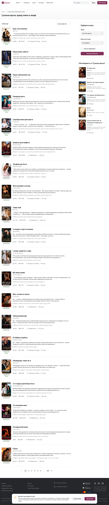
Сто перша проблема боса (23, 384)
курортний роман (23, 458)
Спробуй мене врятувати (23, 120)
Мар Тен (15, 31)
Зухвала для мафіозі (21, 143)
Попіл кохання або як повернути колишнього (94, 121)
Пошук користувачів (33, 488)
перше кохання (33, 61)
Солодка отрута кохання (23, 229)
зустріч (97, 112)
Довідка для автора (7, 490)
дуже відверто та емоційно (35, 458)
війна (93, 112)
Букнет (3, 11)
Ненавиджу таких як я (22, 361)
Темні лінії (17, 208)
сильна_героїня (36, 260)
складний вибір (96, 127)
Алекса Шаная (17, 274)
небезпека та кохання (33, 414)
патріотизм (98, 88)
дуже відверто (38, 216)
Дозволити (90, 498)
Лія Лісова (16, 296)
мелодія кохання (47, 325)
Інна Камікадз (17, 98)
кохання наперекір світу (48, 151)
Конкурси (27, 2)
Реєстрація (102, 2)
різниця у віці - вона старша (40, 436)
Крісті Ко (89, 70)
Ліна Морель (16, 77)
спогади (102, 112)
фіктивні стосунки (47, 393)
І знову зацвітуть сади (22, 251)
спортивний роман (50, 84)
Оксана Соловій (17, 451)
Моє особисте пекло (21, 294)
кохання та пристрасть (24, 303)
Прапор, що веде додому (95, 82)
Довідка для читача (7, 488)
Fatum (15, 449)
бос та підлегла (37, 393)
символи (103, 88)
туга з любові (30, 105)
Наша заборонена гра (21, 75)
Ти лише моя (91, 68)
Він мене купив (19, 273)
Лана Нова (90, 124)
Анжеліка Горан (17, 340)
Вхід (93, 2)
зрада (20, 436)
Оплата (30, 483)
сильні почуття (41, 38)
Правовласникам (6, 485)
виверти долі (22, 105)
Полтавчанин (90, 84)
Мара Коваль (90, 110)
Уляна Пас (16, 54)
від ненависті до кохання (25, 84)
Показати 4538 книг (92, 53)
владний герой (22, 195)
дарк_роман (46, 303)
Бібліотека (49, 2)
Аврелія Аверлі (17, 166)
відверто (34, 347)
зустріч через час (23, 61)
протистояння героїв (38, 84)
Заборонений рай (20, 316)
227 (48, 471)
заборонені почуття (32, 238)
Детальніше (77, 498)
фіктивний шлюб (23, 128)
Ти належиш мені (20, 405)
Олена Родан (16, 188)
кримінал (20, 347)
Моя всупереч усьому (21, 186)
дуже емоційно (42, 238)
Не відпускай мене (20, 427)
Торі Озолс (16, 363)
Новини (4, 483)
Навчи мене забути (20, 52)
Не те (88, 108)
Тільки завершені (89, 49)
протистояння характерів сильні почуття (52, 128)
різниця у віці (22, 38)
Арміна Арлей (17, 144)
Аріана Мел (16, 231)
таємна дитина (45, 370)
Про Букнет (31, 485)
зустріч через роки (31, 38)
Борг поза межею (20, 29)
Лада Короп (16, 429)
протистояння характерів (25, 393)
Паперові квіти (19, 96)
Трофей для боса (20, 164)
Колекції (41, 2)
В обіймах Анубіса (20, 338)
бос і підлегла (42, 173)
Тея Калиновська (18, 253)
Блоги (34, 2)
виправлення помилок (34, 128)
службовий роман (23, 173)
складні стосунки (33, 173)
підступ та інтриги (39, 105)
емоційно (29, 260)
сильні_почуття (41, 61)
